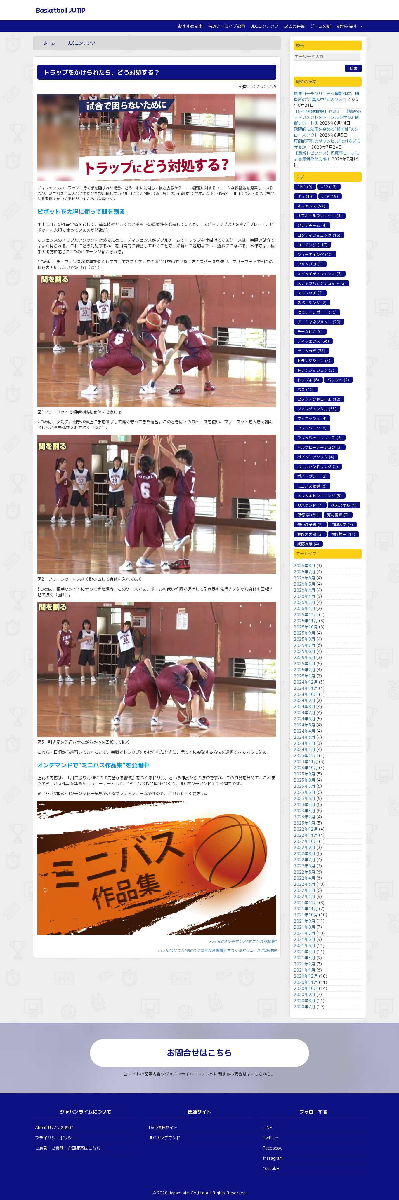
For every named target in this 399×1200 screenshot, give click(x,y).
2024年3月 (304, 737)
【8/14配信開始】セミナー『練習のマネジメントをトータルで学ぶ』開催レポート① (327, 117)
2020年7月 (304, 1006)
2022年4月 (304, 878)
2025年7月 (304, 645)
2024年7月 (304, 712)
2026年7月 (304, 571)
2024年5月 (304, 725)
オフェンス (311, 206)
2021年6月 (304, 939)
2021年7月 (304, 933)
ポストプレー (312, 476)
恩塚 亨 (308, 515)
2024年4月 (304, 731)
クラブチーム (312, 225)
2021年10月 (306, 915)
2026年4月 (304, 590)
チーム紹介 (310, 331)
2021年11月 (306, 908)
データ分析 (311, 350)
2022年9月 (304, 847)
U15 (305, 196)
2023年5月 (304, 798)
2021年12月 (306, 902)
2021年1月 (304, 970)
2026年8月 (304, 565)
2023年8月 (304, 780)
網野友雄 (308, 543)
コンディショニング (318, 235)
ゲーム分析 (320, 26)
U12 (329, 186)
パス (305, 389)
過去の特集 (294, 26)
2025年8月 (304, 639)
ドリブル (308, 379)
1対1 (304, 186)
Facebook (272, 1148)
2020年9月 (304, 994)
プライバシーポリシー (55, 1137)
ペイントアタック (315, 457)
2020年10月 (306, 988)
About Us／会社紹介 (54, 1127)
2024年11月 (306, 688)
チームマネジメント (318, 321)
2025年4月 (304, 663)
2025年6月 (304, 651)
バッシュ (338, 379)
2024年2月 (304, 743)
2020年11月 (306, 982)
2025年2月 (304, 670)
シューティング (315, 254)
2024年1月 (304, 749)
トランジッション (315, 370)
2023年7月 (304, 786)
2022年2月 (304, 890)
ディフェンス (313, 341)
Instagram (273, 1158)
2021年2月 (304, 964)
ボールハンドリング (317, 466)
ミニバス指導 (312, 486)
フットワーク (312, 428)
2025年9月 (304, 633)
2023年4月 (304, 804)
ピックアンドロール (318, 399)
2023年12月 (306, 755)
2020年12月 (306, 976)
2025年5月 (304, 657)
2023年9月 (304, 774)
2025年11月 (306, 620)
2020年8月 (304, 1000)
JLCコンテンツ (264, 26)
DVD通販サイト (163, 1127)
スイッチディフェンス (319, 273)
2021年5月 (304, 945)
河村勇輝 (338, 515)
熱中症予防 (310, 524)
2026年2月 (304, 602)
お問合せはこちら (199, 1052)
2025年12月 (306, 614)
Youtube (271, 1168)
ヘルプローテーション (319, 447)
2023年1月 (304, 823)
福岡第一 (343, 534)
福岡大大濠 (310, 534)
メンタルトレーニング (319, 495)
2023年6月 (304, 792)
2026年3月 (304, 596)
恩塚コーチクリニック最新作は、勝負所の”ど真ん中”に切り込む (326, 96)
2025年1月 (304, 676)
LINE (267, 1127)
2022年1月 (304, 896)
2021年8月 (304, 927)
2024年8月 (304, 706)
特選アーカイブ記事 (226, 26)
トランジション (313, 360)
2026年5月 (304, 584)
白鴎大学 (342, 524)
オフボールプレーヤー (319, 215)
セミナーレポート (316, 312)
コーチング (312, 244)
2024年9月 (304, 700)
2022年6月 (304, 866)
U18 (330, 196)
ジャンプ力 (310, 264)
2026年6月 (304, 578)
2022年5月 (304, 872)
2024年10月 (306, 694)
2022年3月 (304, 884)
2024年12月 (306, 682)
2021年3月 (304, 957)
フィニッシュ (312, 418)
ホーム (49, 43)
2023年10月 (306, 768)
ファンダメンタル (316, 408)
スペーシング (312, 302)
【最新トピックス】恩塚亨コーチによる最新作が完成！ (326, 156)
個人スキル (344, 505)
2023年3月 (304, 810)
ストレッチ (310, 293)
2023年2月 (304, 817)
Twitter (271, 1137)
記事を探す (347, 26)
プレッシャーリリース (319, 437)
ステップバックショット (321, 283)
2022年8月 (304, 853)
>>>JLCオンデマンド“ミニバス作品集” (242, 941)
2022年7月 (304, 859)
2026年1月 (304, 608)
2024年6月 (304, 719)
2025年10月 (306, 627)
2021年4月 (304, 951)
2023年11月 (306, 761)
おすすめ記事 (190, 26)
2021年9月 (304, 921)
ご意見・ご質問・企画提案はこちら (67, 1148)
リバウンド (310, 505)
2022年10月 (306, 841)
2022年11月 (306, 835)
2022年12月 (306, 829)
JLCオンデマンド (165, 1137)
